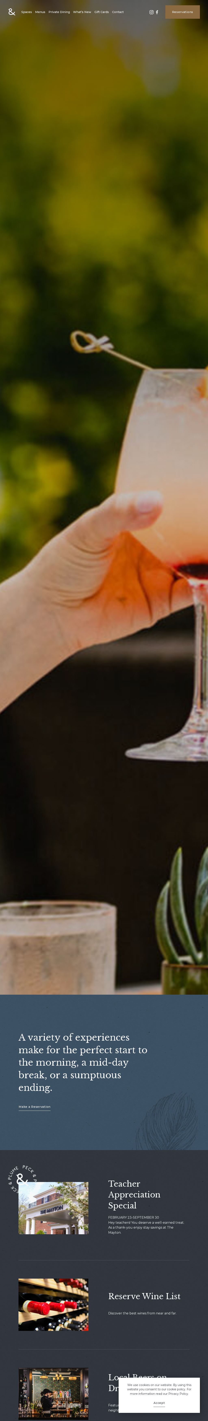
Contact (118, 12)
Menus (40, 12)
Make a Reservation (35, 1107)
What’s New (82, 12)
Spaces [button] (26, 12)
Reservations (182, 12)
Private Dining (59, 12)
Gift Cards (101, 12)
